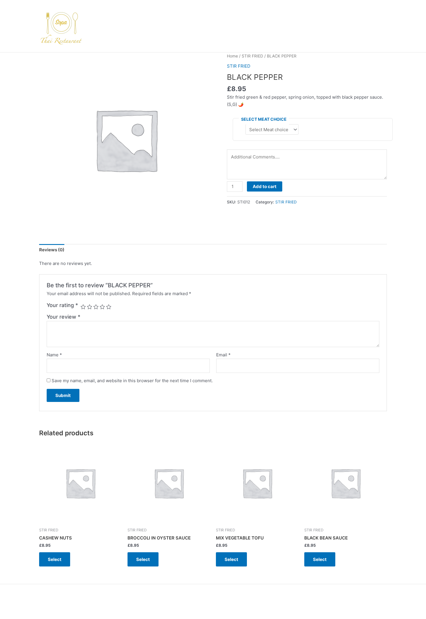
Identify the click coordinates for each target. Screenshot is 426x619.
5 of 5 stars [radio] (108, 306)
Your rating (62, 305)
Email (223, 355)
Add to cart (264, 186)
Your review (63, 317)
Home (232, 56)
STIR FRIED (252, 56)
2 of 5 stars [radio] (89, 306)
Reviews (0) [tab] (51, 249)
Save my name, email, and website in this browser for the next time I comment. (132, 380)
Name (54, 355)
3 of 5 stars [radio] (96, 306)
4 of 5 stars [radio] (102, 306)
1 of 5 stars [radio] (83, 306)
